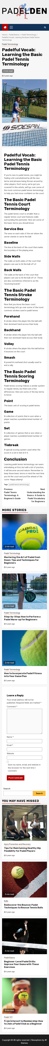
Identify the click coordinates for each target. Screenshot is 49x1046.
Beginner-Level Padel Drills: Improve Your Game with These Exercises (21, 964)
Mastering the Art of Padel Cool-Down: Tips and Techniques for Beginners (22, 560)
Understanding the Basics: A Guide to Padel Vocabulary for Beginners (36, 495)
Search (6, 788)
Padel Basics (9, 958)
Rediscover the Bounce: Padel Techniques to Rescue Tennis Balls (23, 906)
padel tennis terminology (19, 484)
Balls (6, 901)
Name (10, 737)
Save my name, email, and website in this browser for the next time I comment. (24, 768)
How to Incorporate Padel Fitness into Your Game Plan (23, 674)
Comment (12, 706)
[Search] (45, 27)
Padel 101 (8, 1017)
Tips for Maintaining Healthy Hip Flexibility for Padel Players (22, 849)
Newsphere (36, 1040)
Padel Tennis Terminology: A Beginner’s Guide (12, 494)
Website (10, 753)
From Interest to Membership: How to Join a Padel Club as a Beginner (23, 1022)
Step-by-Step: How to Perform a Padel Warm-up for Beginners (22, 618)
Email (10, 745)
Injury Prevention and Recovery (17, 844)
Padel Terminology (10, 44)
